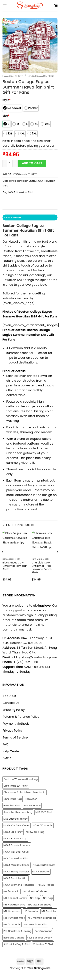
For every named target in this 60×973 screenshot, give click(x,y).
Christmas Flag (13, 799)
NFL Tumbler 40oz (14, 917)
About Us (9, 696)
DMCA (6, 758)
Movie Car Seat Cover (17, 825)
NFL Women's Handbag (42, 917)
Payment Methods (16, 723)
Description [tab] (12, 217)
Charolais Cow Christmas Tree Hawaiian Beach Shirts (42, 567)
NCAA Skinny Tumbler (16, 871)
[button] (4, 5)
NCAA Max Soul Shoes (17, 865)
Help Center (11, 751)
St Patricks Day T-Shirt (17, 944)
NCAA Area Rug (35, 832)
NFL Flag (48, 898)
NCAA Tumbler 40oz (16, 878)
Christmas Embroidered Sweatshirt (25, 792)
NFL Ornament (12, 911)
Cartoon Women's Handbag (21, 779)
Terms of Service (15, 737)
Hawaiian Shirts (12, 76)
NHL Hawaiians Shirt (35, 924)
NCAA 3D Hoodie (42, 825)
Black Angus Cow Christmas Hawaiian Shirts (14, 566)
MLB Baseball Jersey (16, 818)
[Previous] (3, 558)
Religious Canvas (14, 937)
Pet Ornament (43, 931)
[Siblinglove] (30, 6)
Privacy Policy (12, 730)
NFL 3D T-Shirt (12, 891)
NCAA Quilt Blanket (44, 865)
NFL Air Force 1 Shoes (35, 891)
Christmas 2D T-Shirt (16, 785)
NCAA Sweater (41, 871)
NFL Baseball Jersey (15, 898)
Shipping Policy (13, 710)
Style (6, 100)
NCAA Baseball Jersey (17, 845)
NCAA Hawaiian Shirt (41, 76)
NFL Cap (35, 898)
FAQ (5, 744)
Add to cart (32, 163)
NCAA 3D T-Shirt (13, 832)
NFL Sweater (31, 911)
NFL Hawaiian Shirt (14, 904)
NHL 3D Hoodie (12, 924)
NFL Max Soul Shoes (39, 904)
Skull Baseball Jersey (39, 937)
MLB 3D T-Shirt (44, 812)
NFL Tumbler (49, 911)
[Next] (57, 558)
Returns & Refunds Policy (20, 717)
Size (5, 116)
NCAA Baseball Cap (15, 838)
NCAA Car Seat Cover (16, 851)
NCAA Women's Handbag (19, 884)
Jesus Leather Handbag (18, 812)
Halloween (31, 799)
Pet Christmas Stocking (18, 931)
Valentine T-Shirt (43, 944)
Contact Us (10, 703)
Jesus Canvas (32, 805)
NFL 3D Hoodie (46, 884)
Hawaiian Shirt (12, 805)
